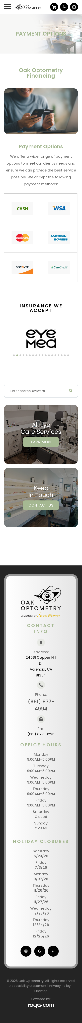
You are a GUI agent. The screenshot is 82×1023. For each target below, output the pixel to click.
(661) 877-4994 (41, 705)
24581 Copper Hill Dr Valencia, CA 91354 (41, 666)
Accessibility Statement (28, 985)
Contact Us (41, 505)
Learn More (40, 442)
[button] (14, 355)
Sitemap (41, 991)
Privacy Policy (60, 985)
